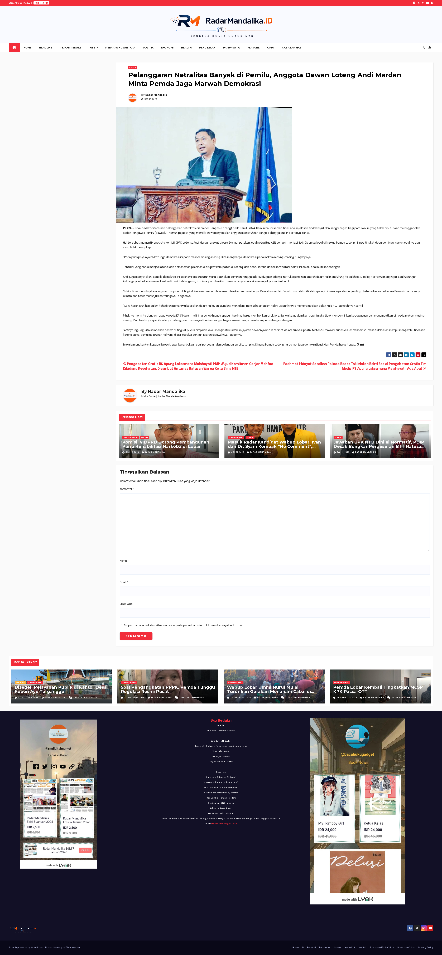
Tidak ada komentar (85, 698)
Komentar (127, 489)
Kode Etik (350, 948)
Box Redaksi (221, 720)
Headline (45, 47)
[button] (423, 47)
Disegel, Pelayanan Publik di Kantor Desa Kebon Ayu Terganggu (61, 689)
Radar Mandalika (156, 94)
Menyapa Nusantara (120, 47)
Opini (270, 47)
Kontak (363, 948)
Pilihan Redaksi (71, 47)
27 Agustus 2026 (28, 698)
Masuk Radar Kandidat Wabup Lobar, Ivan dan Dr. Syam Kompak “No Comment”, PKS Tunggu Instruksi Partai (274, 446)
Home (27, 47)
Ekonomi (167, 47)
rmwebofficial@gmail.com (224, 824)
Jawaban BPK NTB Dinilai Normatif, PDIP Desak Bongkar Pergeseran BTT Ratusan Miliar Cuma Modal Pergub (379, 446)
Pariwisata (231, 47)
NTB (93, 47)
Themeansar (73, 948)
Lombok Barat (130, 437)
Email (124, 582)
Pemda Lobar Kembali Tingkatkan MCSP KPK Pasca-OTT (378, 689)
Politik (148, 47)
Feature (253, 47)
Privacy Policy (425, 948)
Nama (124, 560)
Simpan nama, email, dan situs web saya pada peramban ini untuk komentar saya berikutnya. (183, 625)
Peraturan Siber (406, 948)
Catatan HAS (291, 47)
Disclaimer (325, 948)
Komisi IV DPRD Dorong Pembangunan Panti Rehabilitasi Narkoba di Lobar (165, 444)
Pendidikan (207, 47)
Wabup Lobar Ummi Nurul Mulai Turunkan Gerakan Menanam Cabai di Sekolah (269, 691)
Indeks (338, 948)
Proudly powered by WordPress (26, 948)
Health (186, 47)
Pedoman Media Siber (382, 948)
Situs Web (126, 604)
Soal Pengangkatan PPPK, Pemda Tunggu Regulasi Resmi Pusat (168, 689)
